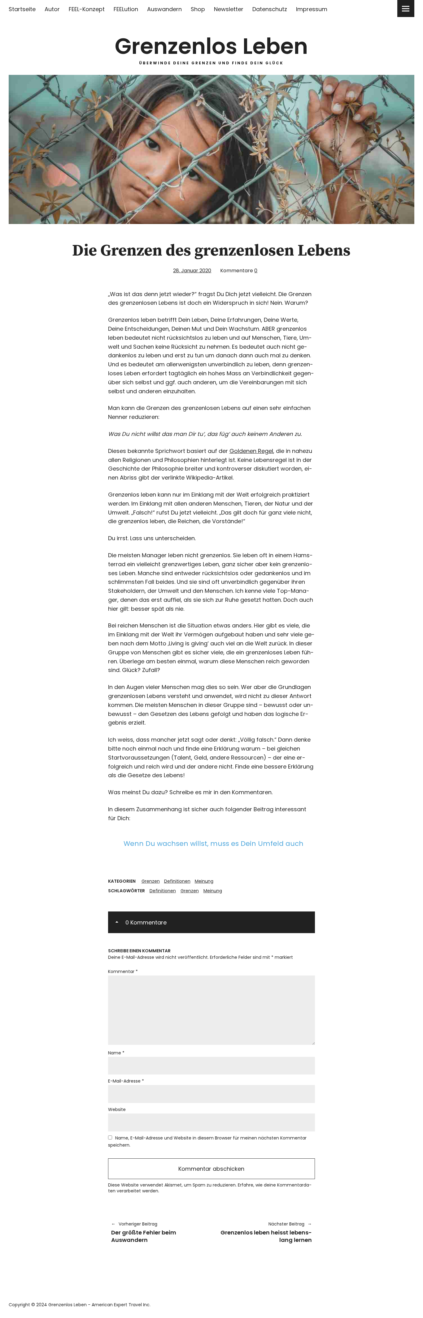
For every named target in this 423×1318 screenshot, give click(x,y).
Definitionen (177, 881)
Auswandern (164, 9)
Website (117, 1109)
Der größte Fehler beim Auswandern (143, 1232)
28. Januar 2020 (192, 270)
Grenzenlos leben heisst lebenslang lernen (265, 1232)
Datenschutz (269, 9)
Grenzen (151, 881)
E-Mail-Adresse (126, 1081)
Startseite (22, 9)
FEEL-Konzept (87, 9)
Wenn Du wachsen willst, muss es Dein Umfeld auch (213, 843)
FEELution (126, 9)
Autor (52, 9)
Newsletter (228, 9)
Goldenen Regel (251, 451)
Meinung (204, 881)
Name (116, 1053)
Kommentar (123, 971)
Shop (198, 9)
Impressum (311, 9)
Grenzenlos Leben (211, 46)
